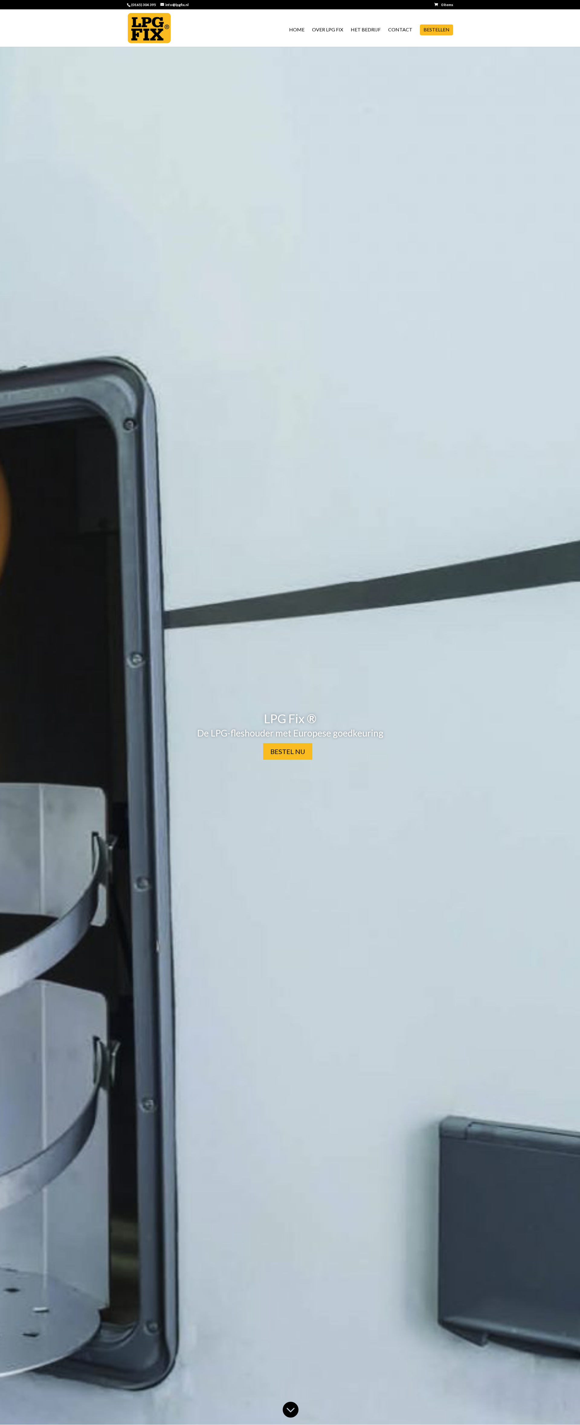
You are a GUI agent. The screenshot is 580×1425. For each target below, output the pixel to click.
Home (296, 29)
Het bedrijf (366, 29)
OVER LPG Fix (327, 29)
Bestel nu (287, 751)
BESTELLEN (437, 29)
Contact (400, 29)
